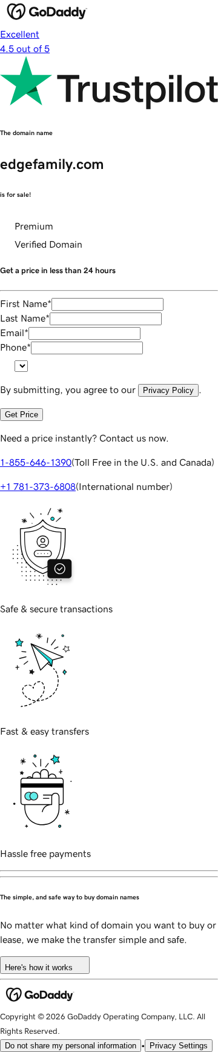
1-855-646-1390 (35, 462)
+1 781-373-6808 (38, 486)
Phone (15, 347)
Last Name (25, 318)
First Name (25, 303)
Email (14, 332)
